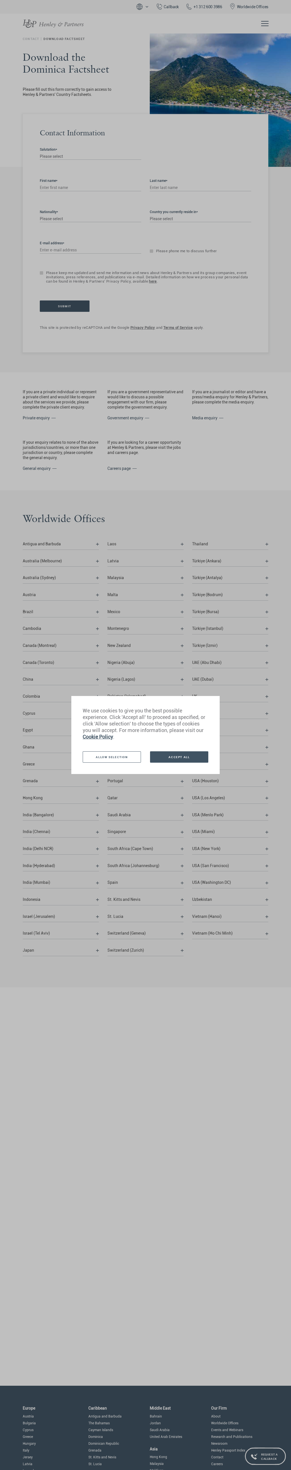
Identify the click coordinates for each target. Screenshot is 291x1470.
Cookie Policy (98, 737)
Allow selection (112, 757)
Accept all (179, 757)
